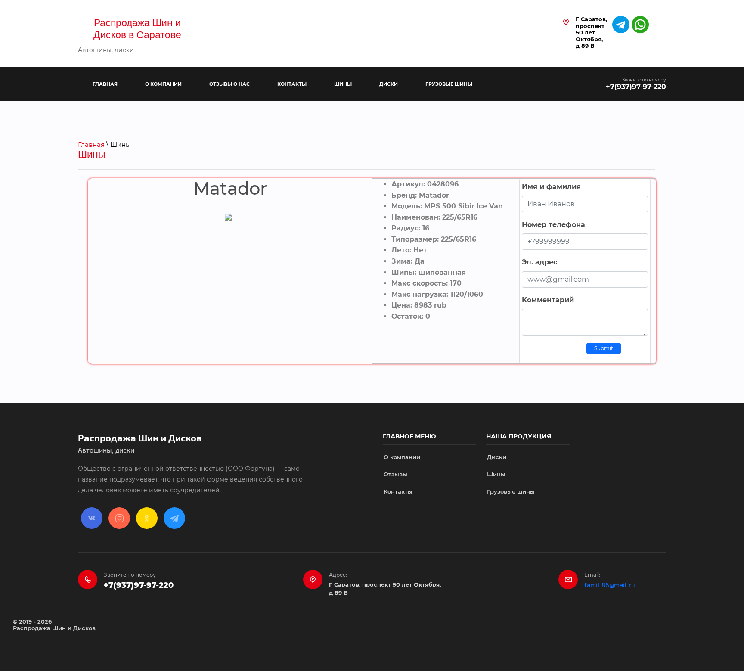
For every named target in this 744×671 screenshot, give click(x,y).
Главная (91, 144)
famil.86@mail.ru (609, 585)
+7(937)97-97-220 (636, 87)
